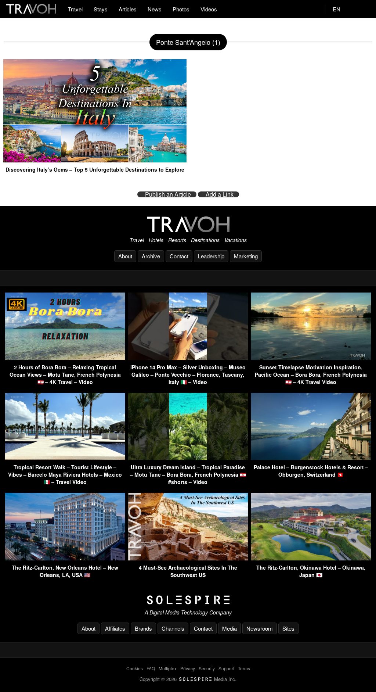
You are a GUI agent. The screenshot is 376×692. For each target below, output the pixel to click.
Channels (173, 628)
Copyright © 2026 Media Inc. (188, 678)
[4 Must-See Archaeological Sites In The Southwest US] (188, 558)
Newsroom (259, 628)
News (155, 9)
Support (226, 668)
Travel (75, 9)
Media (229, 628)
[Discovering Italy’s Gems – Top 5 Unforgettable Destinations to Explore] (95, 159)
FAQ (151, 668)
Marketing (246, 256)
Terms (244, 668)
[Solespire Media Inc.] (188, 600)
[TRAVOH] (188, 224)
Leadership (211, 256)
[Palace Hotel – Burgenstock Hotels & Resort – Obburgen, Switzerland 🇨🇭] (311, 458)
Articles (128, 9)
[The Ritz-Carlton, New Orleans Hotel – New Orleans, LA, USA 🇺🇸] (65, 558)
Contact (179, 256)
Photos (181, 9)
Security (207, 668)
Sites (288, 628)
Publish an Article (168, 194)
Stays (101, 9)
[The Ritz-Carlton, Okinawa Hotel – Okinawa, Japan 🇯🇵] (311, 558)
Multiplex (168, 668)
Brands (143, 628)
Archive (151, 256)
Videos (208, 9)
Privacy (187, 668)
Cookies (134, 668)
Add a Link (220, 194)
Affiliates (115, 628)
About (125, 256)
